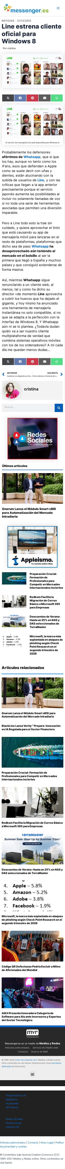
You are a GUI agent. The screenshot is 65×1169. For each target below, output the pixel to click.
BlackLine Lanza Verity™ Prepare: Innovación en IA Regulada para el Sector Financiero (31, 727)
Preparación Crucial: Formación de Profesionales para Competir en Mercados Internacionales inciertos (46, 580)
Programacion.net (16, 1095)
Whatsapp (32, 157)
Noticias (8, 20)
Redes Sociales (14, 1119)
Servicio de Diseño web (45, 1047)
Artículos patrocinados (17, 1047)
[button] (32, 1074)
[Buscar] (59, 408)
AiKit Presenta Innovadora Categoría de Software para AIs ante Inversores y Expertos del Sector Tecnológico (31, 1016)
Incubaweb (12, 1103)
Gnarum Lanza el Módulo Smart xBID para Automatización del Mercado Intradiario (29, 512)
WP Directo (12, 1107)
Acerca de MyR (39, 1051)
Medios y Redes (49, 1043)
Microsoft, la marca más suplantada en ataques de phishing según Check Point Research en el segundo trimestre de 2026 (46, 645)
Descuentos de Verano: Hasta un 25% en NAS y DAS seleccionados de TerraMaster (45, 621)
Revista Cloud (13, 1123)
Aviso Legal (46, 1142)
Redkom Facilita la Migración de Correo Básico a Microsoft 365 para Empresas (45, 602)
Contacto (23, 1051)
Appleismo (12, 1099)
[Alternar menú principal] (58, 8)
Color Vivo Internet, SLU (26, 1060)
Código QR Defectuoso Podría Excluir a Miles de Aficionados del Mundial (31, 968)
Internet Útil (12, 1127)
